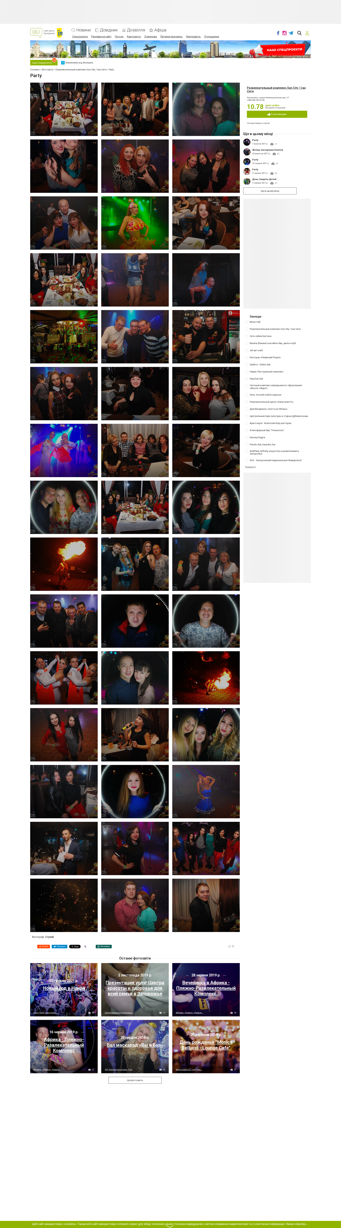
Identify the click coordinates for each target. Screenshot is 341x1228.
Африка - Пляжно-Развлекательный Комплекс (64, 1045)
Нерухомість (193, 36)
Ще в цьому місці (270, 191)
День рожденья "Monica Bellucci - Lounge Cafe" (206, 1044)
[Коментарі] (233, 946)
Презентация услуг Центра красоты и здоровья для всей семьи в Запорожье (134, 988)
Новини (83, 30)
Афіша (160, 30)
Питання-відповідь (171, 36)
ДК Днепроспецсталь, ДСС (118, 1069)
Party (255, 140)
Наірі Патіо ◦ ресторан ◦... (46, 1013)
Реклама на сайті (101, 36)
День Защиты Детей (264, 179)
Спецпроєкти (80, 36)
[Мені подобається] (229, 946)
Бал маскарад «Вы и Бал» (135, 1045)
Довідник (109, 30)
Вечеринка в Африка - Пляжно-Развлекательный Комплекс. (206, 988)
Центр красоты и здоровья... (119, 1013)
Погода (119, 36)
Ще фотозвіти (135, 1080)
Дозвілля (136, 30)
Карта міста (134, 36)
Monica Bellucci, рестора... (189, 1069)
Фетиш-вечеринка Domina (267, 150)
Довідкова (150, 36)
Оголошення (211, 36)
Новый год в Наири (64, 988)
